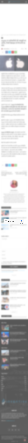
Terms (22, 223)
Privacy (20, 223)
